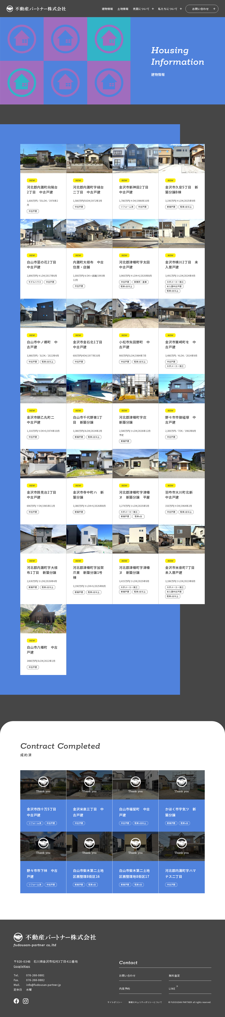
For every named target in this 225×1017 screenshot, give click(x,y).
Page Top (217, 995)
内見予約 (124, 988)
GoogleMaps (22, 966)
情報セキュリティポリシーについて (145, 1002)
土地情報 (122, 9)
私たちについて (168, 9)
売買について (141, 9)
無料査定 (174, 975)
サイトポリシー (115, 1002)
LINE (172, 988)
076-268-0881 (35, 975)
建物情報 (107, 9)
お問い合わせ (200, 9)
